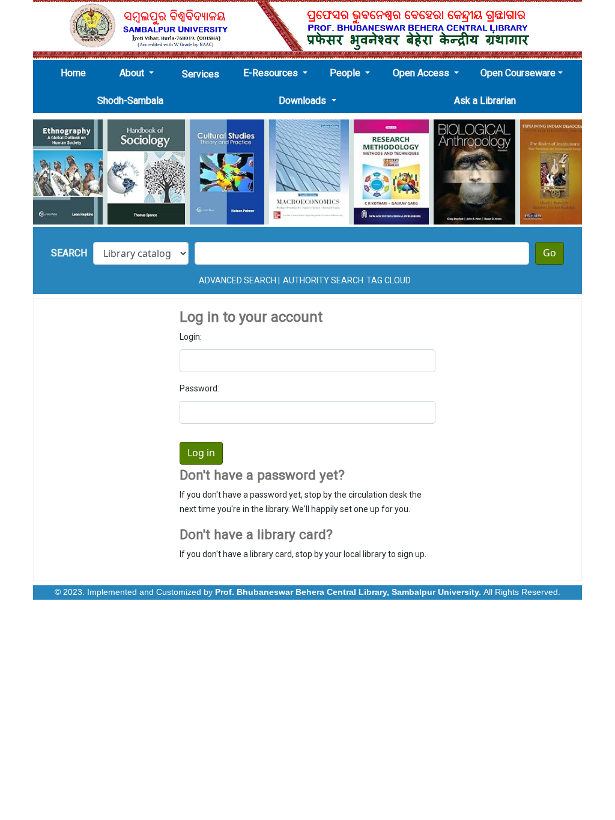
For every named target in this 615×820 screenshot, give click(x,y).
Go (549, 253)
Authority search (323, 280)
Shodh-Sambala (130, 100)
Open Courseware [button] (518, 73)
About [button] (133, 73)
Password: (199, 388)
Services (200, 74)
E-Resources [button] (271, 73)
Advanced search (237, 280)
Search (69, 253)
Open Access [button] (422, 73)
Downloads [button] (304, 100)
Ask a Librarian (485, 100)
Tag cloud (388, 280)
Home (77, 73)
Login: (191, 337)
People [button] (346, 73)
